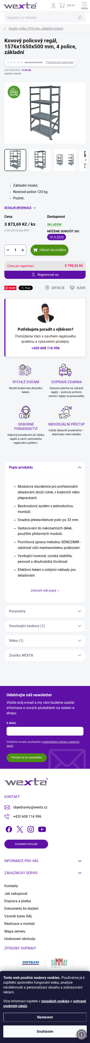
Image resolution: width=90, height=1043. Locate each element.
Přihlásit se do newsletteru (26, 757)
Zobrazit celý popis (43, 590)
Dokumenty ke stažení (21, 908)
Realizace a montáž (19, 924)
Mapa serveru (14, 931)
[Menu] (84, 5)
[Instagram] (30, 828)
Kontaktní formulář (26, 844)
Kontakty (11, 886)
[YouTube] (42, 828)
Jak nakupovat (15, 893)
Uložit (12, 287)
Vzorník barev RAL (18, 916)
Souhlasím (45, 1031)
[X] (19, 828)
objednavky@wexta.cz (30, 807)
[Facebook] (8, 828)
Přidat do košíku (53, 250)
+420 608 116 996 (45, 348)
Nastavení (45, 1017)
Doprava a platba (17, 901)
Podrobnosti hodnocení (60, 62)
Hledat (80, 17)
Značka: (12, 73)
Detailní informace (17, 207)
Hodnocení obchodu (19, 939)
